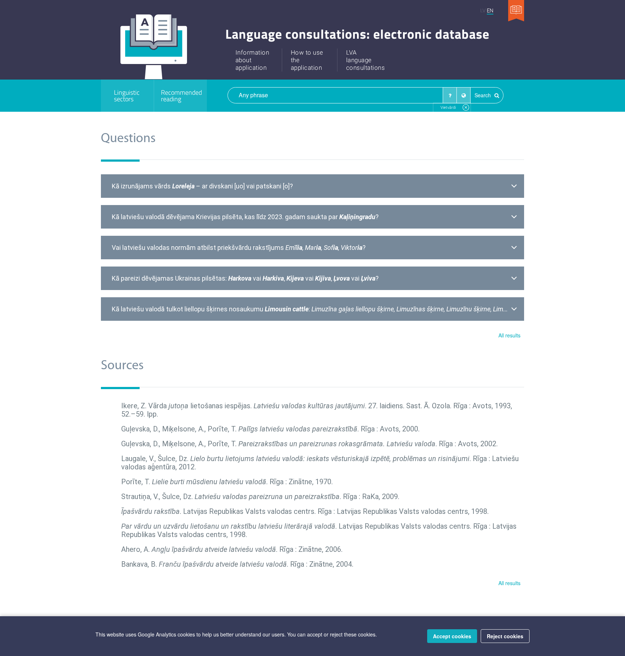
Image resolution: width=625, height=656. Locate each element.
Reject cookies (505, 636)
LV (482, 10)
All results (509, 335)
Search (483, 95)
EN (490, 10)
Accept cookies (452, 636)
